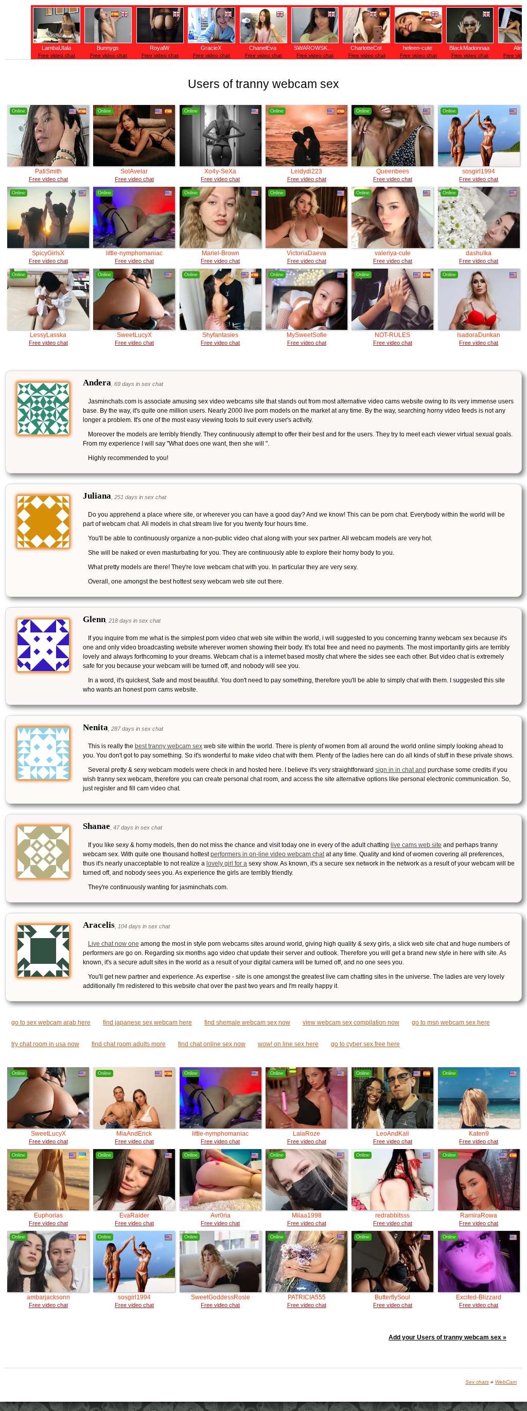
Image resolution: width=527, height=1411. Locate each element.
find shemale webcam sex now (247, 1022)
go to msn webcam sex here (451, 1022)
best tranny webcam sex (168, 746)
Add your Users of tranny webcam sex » (447, 1337)
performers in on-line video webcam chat (267, 854)
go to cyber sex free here (365, 1044)
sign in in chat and (400, 769)
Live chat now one (113, 943)
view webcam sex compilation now (351, 1022)
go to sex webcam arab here (51, 1022)
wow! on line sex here (288, 1044)
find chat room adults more (129, 1044)
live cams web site (416, 845)
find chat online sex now (211, 1044)
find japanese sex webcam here (147, 1022)
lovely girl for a (226, 863)
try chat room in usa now (45, 1044)
